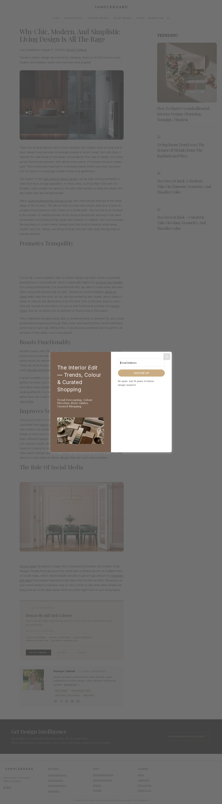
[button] (80, 431)
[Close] (166, 356)
